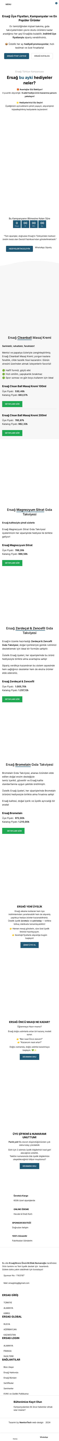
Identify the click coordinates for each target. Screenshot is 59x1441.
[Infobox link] (18, 1198)
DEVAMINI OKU (29, 1057)
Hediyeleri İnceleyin (19, 249)
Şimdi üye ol (29, 945)
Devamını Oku (29, 1166)
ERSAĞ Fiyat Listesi (16, 56)
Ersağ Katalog (42, 56)
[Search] (49, 4)
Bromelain (50, 790)
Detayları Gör (12, 404)
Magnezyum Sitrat (19, 529)
